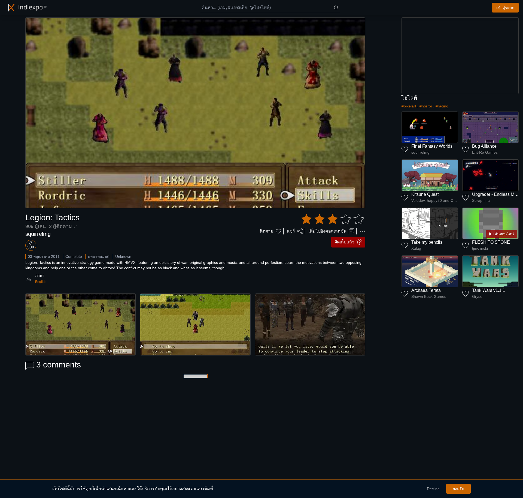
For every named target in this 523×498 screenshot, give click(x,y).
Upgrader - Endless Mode (497, 194)
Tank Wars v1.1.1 (488, 290)
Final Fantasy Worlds (431, 146)
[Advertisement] (460, 56)
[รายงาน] (362, 231)
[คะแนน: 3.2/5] (332, 219)
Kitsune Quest (425, 194)
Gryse (477, 296)
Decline (433, 489)
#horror (425, 106)
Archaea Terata (426, 290)
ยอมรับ (458, 489)
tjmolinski (480, 248)
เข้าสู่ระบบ (505, 7)
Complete (73, 256)
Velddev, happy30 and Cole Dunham (434, 200)
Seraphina (481, 200)
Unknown (123, 256)
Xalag (416, 248)
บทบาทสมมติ (99, 256)
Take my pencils (426, 242)
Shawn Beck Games (428, 296)
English (40, 282)
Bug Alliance (484, 146)
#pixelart (409, 106)
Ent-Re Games (485, 152)
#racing (442, 106)
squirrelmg (38, 234)
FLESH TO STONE (491, 242)
